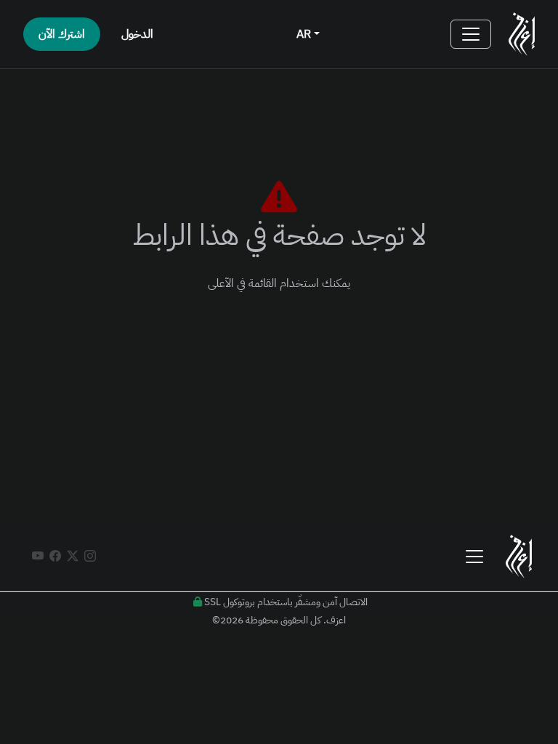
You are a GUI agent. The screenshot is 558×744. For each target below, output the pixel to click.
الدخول (137, 34)
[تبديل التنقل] (470, 34)
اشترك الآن (62, 34)
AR (305, 34)
